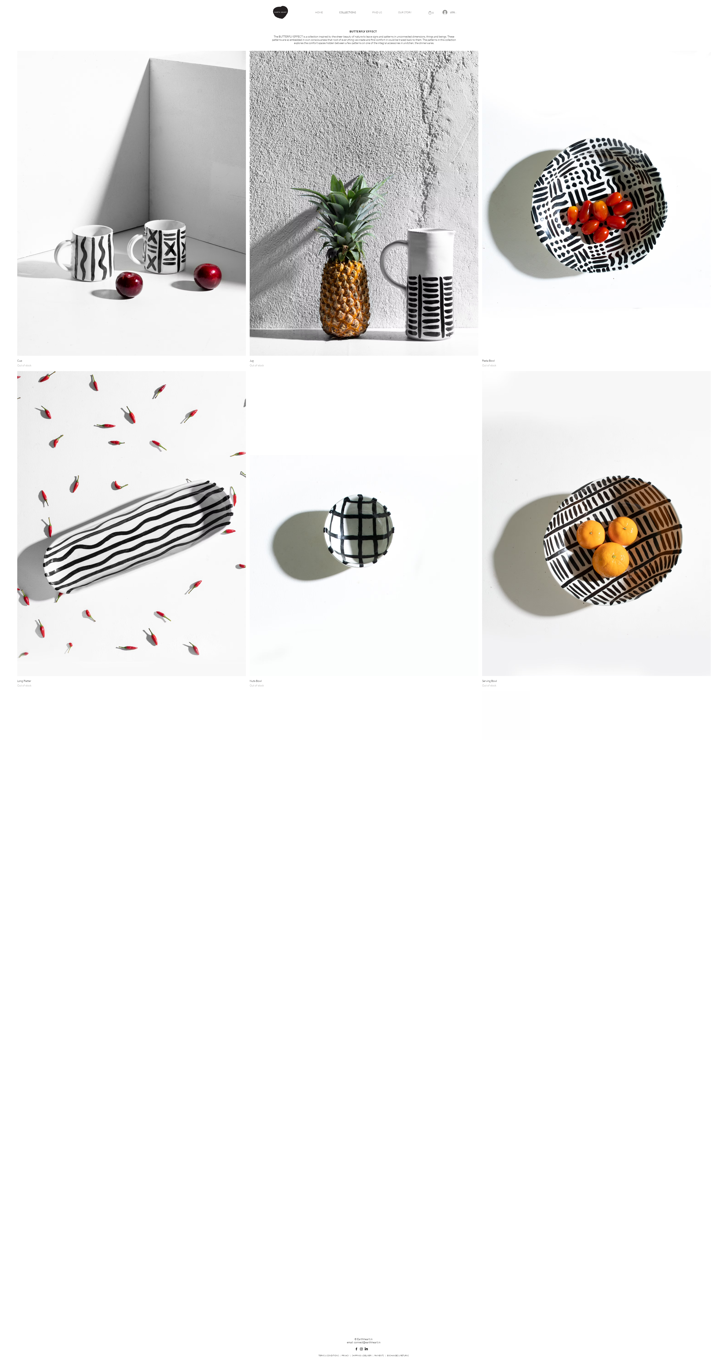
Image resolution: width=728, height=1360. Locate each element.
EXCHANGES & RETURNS (398, 1355)
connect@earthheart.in (367, 1342)
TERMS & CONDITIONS (328, 1355)
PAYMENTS (379, 1355)
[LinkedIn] (366, 1349)
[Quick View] (131, 203)
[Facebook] (356, 1349)
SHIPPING (356, 1355)
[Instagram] (361, 1349)
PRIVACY (345, 1355)
